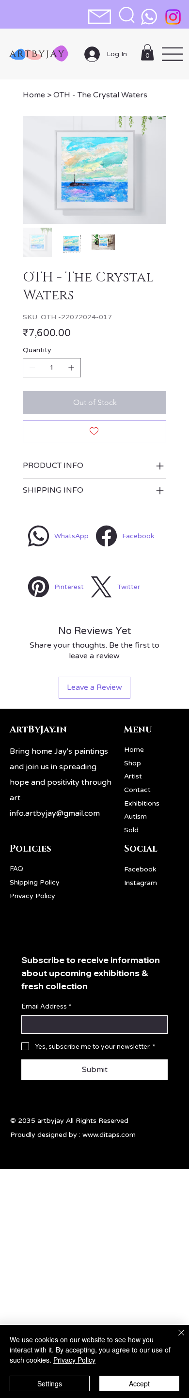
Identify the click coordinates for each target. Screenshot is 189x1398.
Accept (139, 1383)
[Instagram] (173, 17)
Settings (49, 1383)
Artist (133, 776)
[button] (127, 15)
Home (134, 750)
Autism (135, 816)
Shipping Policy (35, 882)
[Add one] (71, 367)
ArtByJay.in (38, 730)
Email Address (46, 1006)
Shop (132, 763)
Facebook (140, 869)
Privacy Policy (32, 896)
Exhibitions (141, 803)
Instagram (140, 883)
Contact (137, 790)
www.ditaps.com (109, 1135)
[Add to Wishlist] (94, 431)
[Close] (175, 1338)
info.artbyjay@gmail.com (55, 813)
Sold (131, 830)
